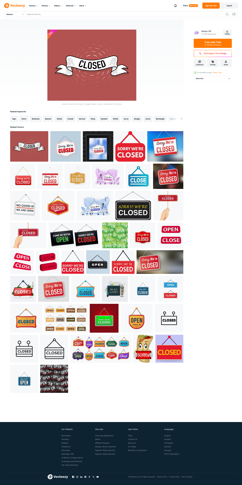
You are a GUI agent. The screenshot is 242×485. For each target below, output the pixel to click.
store (24, 119)
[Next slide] (179, 119)
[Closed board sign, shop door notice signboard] (26, 318)
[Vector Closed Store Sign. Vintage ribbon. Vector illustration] (29, 146)
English (167, 435)
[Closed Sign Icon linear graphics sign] (169, 318)
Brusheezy (66, 435)
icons (148, 119)
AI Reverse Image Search (72, 457)
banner (48, 119)
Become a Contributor (137, 450)
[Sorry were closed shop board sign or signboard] (58, 205)
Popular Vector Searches (105, 446)
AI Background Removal (72, 461)
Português (168, 443)
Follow (227, 34)
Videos (57, 5)
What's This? (217, 72)
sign (14, 119)
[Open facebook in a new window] (73, 477)
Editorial (69, 5)
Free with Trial (213, 43)
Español (167, 439)
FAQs (130, 435)
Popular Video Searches (105, 454)
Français (167, 450)
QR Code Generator (70, 465)
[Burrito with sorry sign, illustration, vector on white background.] (143, 349)
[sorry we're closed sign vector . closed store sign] (130, 146)
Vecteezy (65, 439)
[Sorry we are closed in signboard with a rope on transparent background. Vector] (133, 205)
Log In (229, 5)
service (82, 119)
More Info (199, 78)
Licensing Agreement (104, 435)
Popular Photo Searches (105, 450)
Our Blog (132, 446)
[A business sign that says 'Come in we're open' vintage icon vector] (24, 379)
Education (66, 450)
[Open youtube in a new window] (98, 477)
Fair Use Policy (187, 477)
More (81, 5)
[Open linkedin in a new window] (81, 477)
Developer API (68, 454)
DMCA (97, 439)
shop (93, 119)
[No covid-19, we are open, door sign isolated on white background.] (25, 205)
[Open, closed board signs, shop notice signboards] (100, 349)
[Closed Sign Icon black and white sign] (54, 349)
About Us (132, 443)
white (115, 119)
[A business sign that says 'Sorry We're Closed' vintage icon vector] (143, 289)
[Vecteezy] (14, 5)
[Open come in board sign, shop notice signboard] (137, 318)
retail (59, 119)
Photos (45, 5)
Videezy (65, 443)
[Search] (227, 14)
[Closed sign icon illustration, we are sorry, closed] (23, 289)
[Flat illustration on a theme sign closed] (138, 176)
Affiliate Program (102, 443)
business (36, 119)
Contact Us (132, 439)
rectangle (160, 119)
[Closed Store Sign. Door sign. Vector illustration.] (98, 146)
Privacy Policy (174, 477)
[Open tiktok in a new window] (89, 477)
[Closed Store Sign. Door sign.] (65, 146)
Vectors (32, 5)
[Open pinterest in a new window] (85, 477)
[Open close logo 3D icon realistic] (170, 235)
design (137, 119)
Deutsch (167, 446)
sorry (126, 119)
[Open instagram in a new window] (77, 477)
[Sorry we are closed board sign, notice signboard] (85, 289)
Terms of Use (162, 477)
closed (70, 119)
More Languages (171, 454)
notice (173, 119)
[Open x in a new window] (93, 477)
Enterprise (66, 446)
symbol (104, 119)
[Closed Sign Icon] (24, 349)
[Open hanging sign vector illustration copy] (98, 262)
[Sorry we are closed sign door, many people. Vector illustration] (108, 176)
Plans (185, 5)
